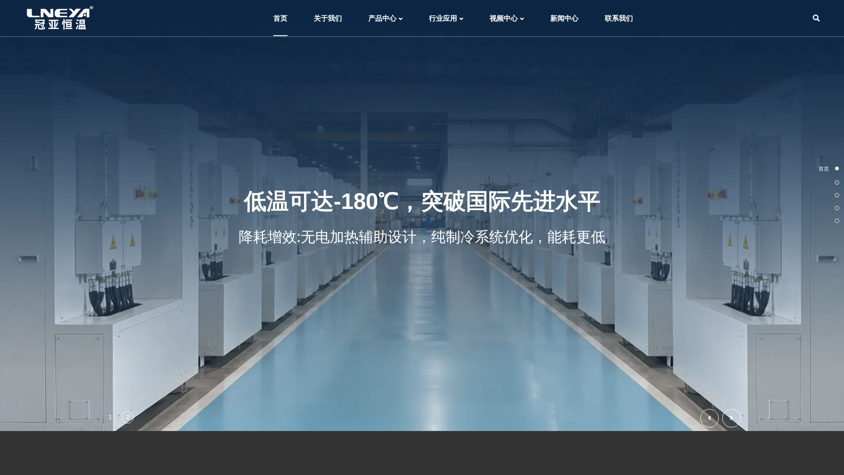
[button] (731, 418)
